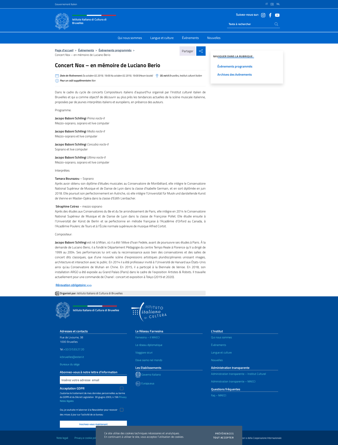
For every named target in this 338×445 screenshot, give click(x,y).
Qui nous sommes (221, 337)
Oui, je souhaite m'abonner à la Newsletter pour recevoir (88, 410)
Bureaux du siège (70, 364)
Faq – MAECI (218, 395)
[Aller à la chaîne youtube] (276, 15)
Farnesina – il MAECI (147, 337)
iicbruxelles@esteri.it (72, 357)
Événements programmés (115, 50)
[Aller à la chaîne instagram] (262, 15)
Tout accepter (223, 437)
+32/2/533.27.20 (74, 349)
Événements (86, 50)
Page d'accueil (64, 50)
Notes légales (67, 401)
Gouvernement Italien (66, 4)
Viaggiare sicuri (143, 352)
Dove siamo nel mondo (148, 360)
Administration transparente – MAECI (233, 381)
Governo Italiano (151, 374)
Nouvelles (217, 360)
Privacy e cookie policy (86, 438)
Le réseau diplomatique (148, 345)
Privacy (123, 397)
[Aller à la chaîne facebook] (269, 15)
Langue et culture (221, 352)
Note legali (62, 438)
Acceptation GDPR (72, 388)
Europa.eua (147, 383)
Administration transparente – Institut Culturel (238, 374)
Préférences (224, 433)
